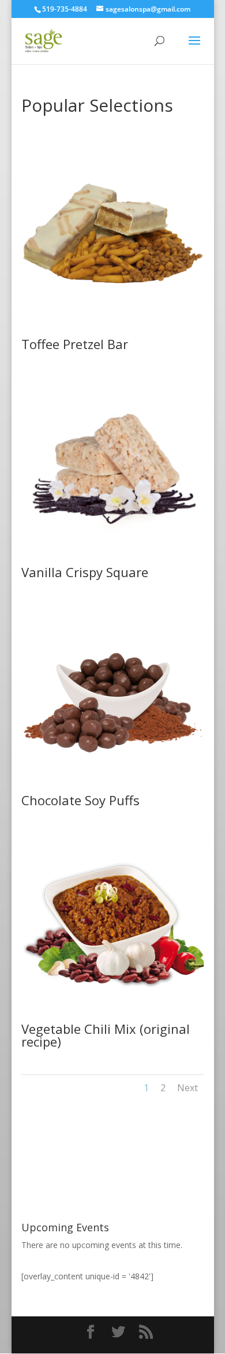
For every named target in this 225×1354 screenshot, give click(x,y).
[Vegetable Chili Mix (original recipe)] (112, 1016)
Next (187, 1087)
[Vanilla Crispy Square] (112, 559)
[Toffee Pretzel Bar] (112, 331)
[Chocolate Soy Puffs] (112, 787)
